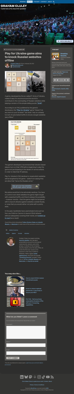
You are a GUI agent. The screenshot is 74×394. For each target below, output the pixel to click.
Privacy (31, 384)
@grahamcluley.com (17, 65)
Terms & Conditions (39, 384)
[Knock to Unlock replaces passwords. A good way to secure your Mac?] (15, 291)
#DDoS (7, 233)
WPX (47, 388)
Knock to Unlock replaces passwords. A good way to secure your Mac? (34, 290)
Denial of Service (13, 230)
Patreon (54, 96)
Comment (9, 324)
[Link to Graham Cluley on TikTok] (43, 376)
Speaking (23, 1)
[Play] (55, 80)
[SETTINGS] (67, 80)
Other (53, 90)
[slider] (58, 80)
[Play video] (37, 24)
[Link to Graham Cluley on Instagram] (39, 376)
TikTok (25, 259)
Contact (44, 1)
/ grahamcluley (16, 66)
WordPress (34, 388)
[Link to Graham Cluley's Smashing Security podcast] (35, 376)
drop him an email (33, 261)
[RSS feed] (52, 376)
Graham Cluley (6, 1)
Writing (29, 1)
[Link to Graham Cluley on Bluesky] (26, 376)
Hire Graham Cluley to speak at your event (32, 381)
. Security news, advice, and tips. (22, 186)
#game (14, 233)
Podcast (37, 1)
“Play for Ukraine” (23, 110)
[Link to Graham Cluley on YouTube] (48, 376)
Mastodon (15, 224)
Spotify (63, 88)
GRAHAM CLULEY (14, 6)
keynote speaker (24, 240)
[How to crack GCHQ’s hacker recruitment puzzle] (15, 280)
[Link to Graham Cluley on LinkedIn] (22, 376)
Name (8, 342)
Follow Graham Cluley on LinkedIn (32, 222)
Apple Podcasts (56, 88)
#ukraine (26, 233)
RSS (67, 88)
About (50, 1)
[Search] (53, 1)
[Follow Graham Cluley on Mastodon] (30, 376)
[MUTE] (64, 80)
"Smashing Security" (25, 257)
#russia (20, 233)
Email (8, 350)
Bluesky (7, 224)
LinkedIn (30, 259)
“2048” (39, 103)
